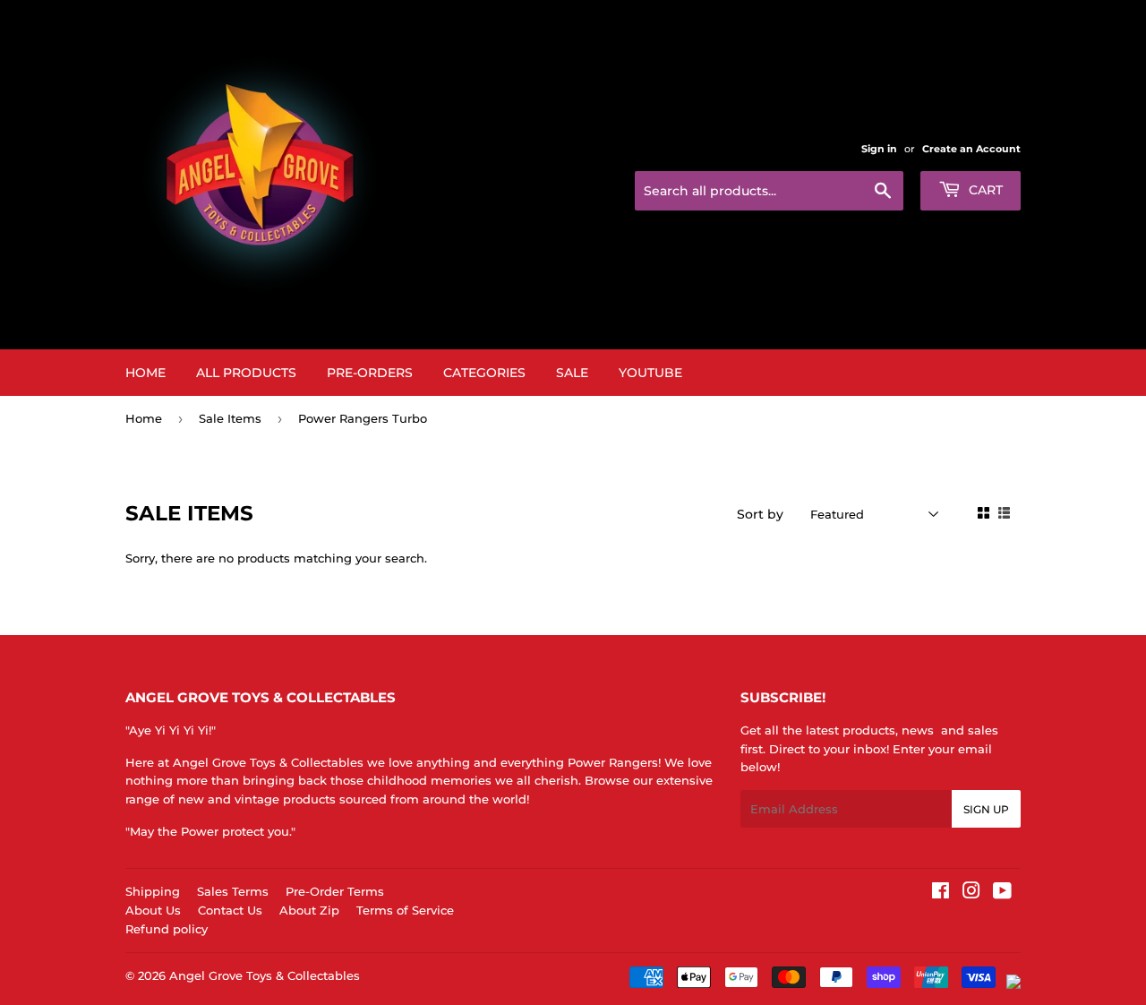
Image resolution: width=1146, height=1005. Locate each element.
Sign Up (986, 809)
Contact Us (230, 910)
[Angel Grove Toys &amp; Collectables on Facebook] (940, 893)
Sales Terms (233, 891)
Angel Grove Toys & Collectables (264, 975)
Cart (984, 190)
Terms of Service (405, 910)
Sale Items (230, 418)
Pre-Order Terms (335, 891)
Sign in (879, 148)
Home (145, 373)
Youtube (650, 373)
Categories (484, 373)
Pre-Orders (370, 373)
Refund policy (166, 929)
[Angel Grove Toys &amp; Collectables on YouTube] (1002, 893)
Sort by (760, 514)
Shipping (152, 891)
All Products (246, 373)
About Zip (309, 910)
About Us (153, 910)
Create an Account (971, 148)
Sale (572, 373)
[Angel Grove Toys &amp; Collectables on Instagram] (971, 893)
